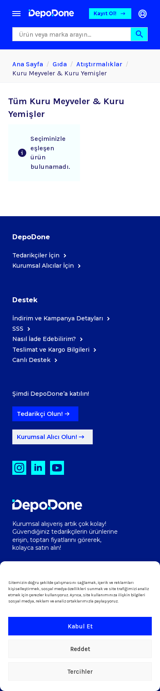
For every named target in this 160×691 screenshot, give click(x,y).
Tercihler (80, 671)
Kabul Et (80, 626)
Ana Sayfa (27, 64)
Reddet (80, 649)
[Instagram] (19, 468)
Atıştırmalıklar (99, 64)
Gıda (60, 64)
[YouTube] (57, 468)
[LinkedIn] (38, 468)
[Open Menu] (16, 13)
